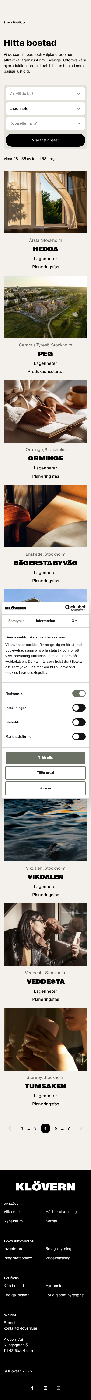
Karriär (51, 1221)
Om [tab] (74, 621)
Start (7, 22)
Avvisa (45, 788)
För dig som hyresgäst (65, 1295)
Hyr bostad (55, 1285)
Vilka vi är (12, 1211)
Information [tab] (45, 621)
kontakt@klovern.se (20, 1328)
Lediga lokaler (16, 1295)
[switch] (79, 708)
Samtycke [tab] (16, 621)
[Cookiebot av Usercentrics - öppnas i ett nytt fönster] (65, 608)
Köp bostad (14, 1285)
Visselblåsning (58, 1258)
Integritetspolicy (18, 1258)
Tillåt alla (45, 758)
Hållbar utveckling (61, 1211)
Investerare (14, 1248)
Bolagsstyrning (58, 1248)
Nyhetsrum (13, 1221)
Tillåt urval (45, 773)
